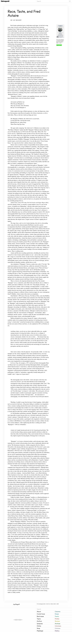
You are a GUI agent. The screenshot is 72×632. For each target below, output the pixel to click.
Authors (39, 621)
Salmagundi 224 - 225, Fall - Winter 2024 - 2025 (49, 603)
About (39, 611)
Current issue (41, 614)
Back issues (40, 616)
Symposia (40, 623)
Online (39, 626)
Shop (38, 628)
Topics (39, 619)
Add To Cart (59, 45)
